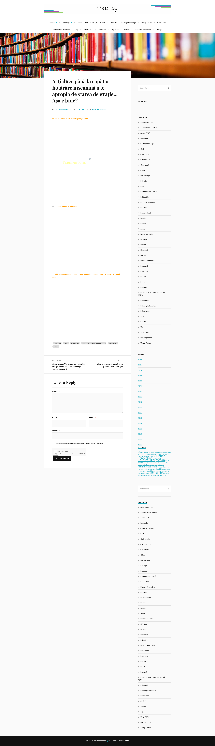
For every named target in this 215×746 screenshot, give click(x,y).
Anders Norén (123, 741)
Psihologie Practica (148, 306)
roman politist (152, 467)
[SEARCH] (168, 88)
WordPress (101, 741)
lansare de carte (147, 475)
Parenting (144, 271)
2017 (140, 407)
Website (56, 430)
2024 (140, 370)
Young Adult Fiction (145, 471)
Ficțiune (51, 22)
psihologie (161, 465)
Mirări (143, 255)
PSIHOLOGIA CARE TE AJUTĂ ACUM (91, 22)
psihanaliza (142, 452)
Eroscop (143, 186)
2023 (140, 375)
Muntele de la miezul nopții (94, 343)
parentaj (140, 465)
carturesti (153, 456)
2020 (140, 391)
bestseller (156, 473)
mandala (75, 343)
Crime (142, 170)
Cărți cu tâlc (145, 154)
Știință (143, 322)
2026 (140, 359)
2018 (140, 402)
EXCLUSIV (144, 197)
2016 (140, 413)
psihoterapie (146, 465)
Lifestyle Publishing (157, 469)
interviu (153, 452)
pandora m (151, 454)
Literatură (144, 250)
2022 (140, 381)
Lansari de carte (146, 234)
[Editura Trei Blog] (107, 12)
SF (150, 452)
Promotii (143, 287)
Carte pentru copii (128, 22)
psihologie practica (143, 473)
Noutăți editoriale (147, 261)
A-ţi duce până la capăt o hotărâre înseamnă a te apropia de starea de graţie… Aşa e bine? (85, 91)
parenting (162, 475)
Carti (142, 149)
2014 (140, 423)
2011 (140, 439)
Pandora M (144, 266)
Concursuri (144, 165)
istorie (148, 469)
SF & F (142, 316)
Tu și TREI (115, 29)
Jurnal (142, 229)
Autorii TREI (162, 22)
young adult (154, 465)
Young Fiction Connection (151, 462)
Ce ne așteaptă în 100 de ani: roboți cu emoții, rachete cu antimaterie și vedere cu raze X (69, 366)
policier (164, 452)
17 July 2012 (80, 109)
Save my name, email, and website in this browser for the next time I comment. (79, 443)
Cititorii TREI (88, 29)
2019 (140, 397)
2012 (140, 434)
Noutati (126, 29)
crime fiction (155, 475)
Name (55, 418)
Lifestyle (159, 29)
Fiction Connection (147, 202)
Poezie (143, 277)
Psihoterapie (145, 311)
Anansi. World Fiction (148, 128)
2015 (140, 418)
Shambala (113, 343)
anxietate (160, 467)
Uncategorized (99, 109)
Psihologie (66, 22)
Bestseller (102, 29)
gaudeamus (159, 452)
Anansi (167, 471)
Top (76, 29)
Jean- (66, 343)
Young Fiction (146, 22)
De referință (145, 175)
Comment (57, 391)
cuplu (168, 454)
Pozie (142, 282)
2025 (140, 365)
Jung (147, 452)
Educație (113, 22)
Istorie (143, 218)
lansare (140, 462)
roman (160, 460)
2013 (140, 428)
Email (92, 418)
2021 (140, 386)
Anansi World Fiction (142, 29)
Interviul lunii (145, 213)
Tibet (56, 346)
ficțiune (57, 343)
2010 (140, 444)
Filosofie (143, 207)
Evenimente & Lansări (61, 29)
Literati (143, 245)
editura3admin (62, 109)
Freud (167, 460)
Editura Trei (146, 460)
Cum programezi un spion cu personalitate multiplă (110, 365)
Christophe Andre (163, 462)
